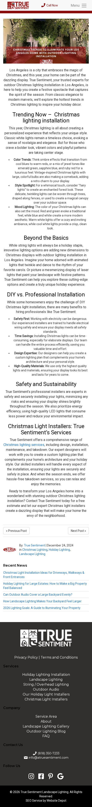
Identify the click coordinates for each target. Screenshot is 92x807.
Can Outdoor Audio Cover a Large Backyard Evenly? (37, 594)
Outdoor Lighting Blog (46, 731)
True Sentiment (34, 545)
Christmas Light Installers (46, 699)
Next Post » (78, 530)
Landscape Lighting (32, 554)
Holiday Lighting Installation (46, 675)
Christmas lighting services (23, 445)
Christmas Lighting (34, 549)
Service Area (46, 716)
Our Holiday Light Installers (46, 694)
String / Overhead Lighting (46, 684)
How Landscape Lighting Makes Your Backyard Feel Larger (42, 601)
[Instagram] (32, 776)
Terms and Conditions (59, 657)
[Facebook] (41, 776)
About (46, 721)
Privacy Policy (26, 657)
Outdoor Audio (46, 689)
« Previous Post (16, 530)
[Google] (59, 776)
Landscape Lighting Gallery (46, 726)
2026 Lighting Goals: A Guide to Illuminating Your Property (41, 608)
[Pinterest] (50, 776)
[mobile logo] (19, 5)
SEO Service (34, 800)
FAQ (46, 736)
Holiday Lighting (59, 549)
